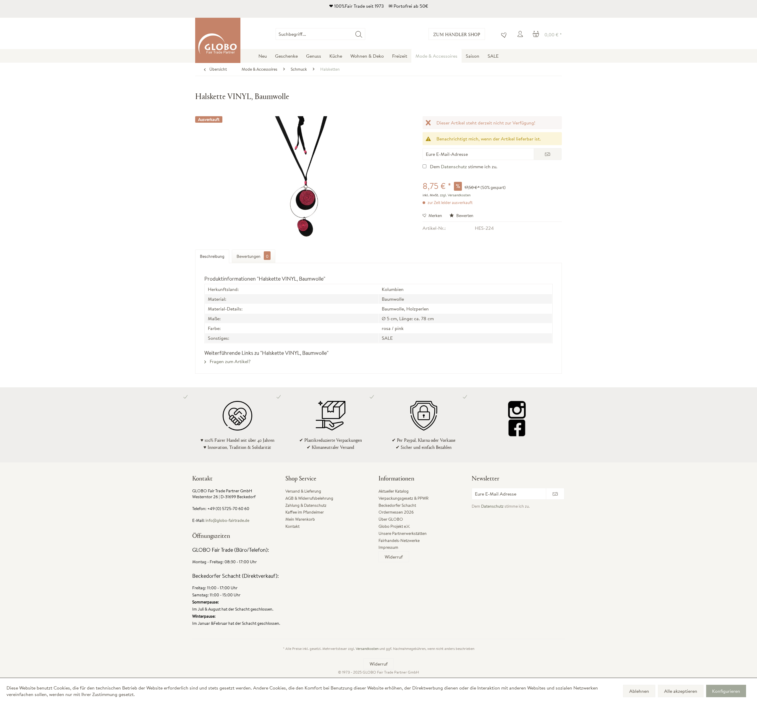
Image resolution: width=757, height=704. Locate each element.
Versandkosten (367, 648)
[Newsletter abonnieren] (555, 494)
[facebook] (517, 427)
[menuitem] (365, 34)
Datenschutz (454, 166)
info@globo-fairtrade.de (227, 520)
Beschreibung (212, 256)
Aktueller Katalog (393, 491)
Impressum (388, 547)
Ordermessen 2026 (396, 512)
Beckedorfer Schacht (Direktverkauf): (235, 576)
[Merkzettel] (502, 34)
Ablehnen (639, 691)
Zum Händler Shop (456, 34)
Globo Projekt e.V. (394, 526)
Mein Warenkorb (300, 519)
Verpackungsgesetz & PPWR (403, 498)
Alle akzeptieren (680, 691)
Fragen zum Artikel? (229, 361)
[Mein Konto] (521, 34)
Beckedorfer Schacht (397, 505)
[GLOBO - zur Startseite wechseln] (217, 40)
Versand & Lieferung (303, 491)
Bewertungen (252, 256)
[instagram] (517, 410)
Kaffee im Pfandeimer (304, 512)
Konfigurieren (726, 691)
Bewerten (464, 216)
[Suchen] (358, 34)
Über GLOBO (390, 519)
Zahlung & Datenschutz (305, 505)
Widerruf (394, 557)
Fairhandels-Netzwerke (399, 540)
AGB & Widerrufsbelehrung (309, 498)
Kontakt (292, 526)
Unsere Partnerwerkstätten (402, 533)
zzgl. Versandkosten (455, 195)
